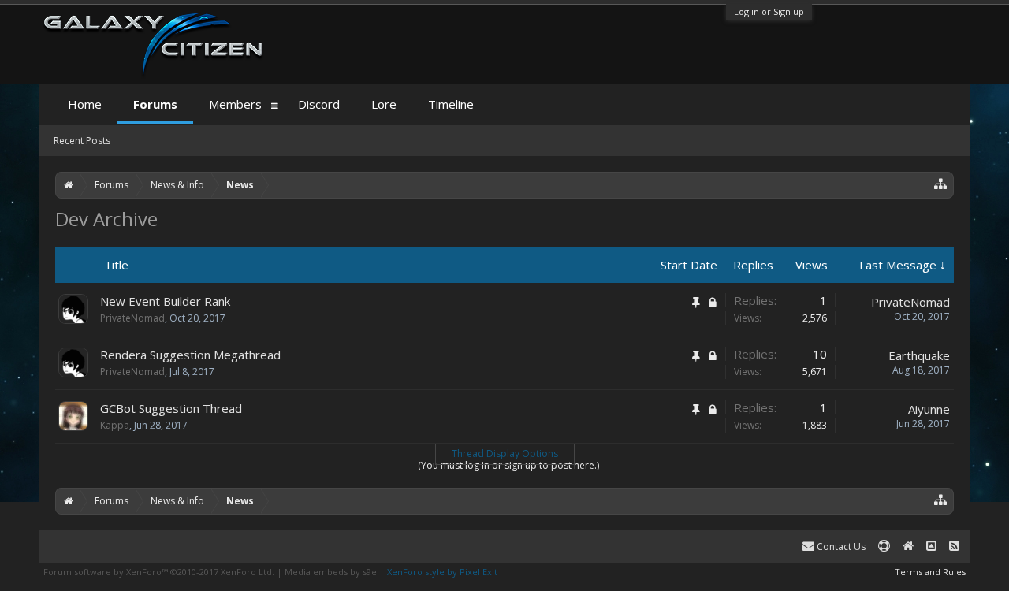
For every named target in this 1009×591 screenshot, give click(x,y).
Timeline (451, 104)
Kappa (114, 425)
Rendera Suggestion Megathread (190, 354)
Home (85, 104)
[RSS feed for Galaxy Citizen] (954, 546)
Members (235, 104)
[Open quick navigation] (941, 183)
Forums (155, 104)
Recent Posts (82, 140)
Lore (384, 104)
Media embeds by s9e (331, 572)
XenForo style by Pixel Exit (442, 572)
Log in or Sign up (769, 11)
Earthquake (919, 355)
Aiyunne (929, 409)
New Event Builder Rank (165, 301)
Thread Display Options (505, 453)
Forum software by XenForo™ (158, 572)
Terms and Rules (930, 572)
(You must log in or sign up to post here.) (508, 465)
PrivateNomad (132, 318)
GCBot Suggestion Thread (171, 408)
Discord (319, 104)
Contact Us (840, 546)
